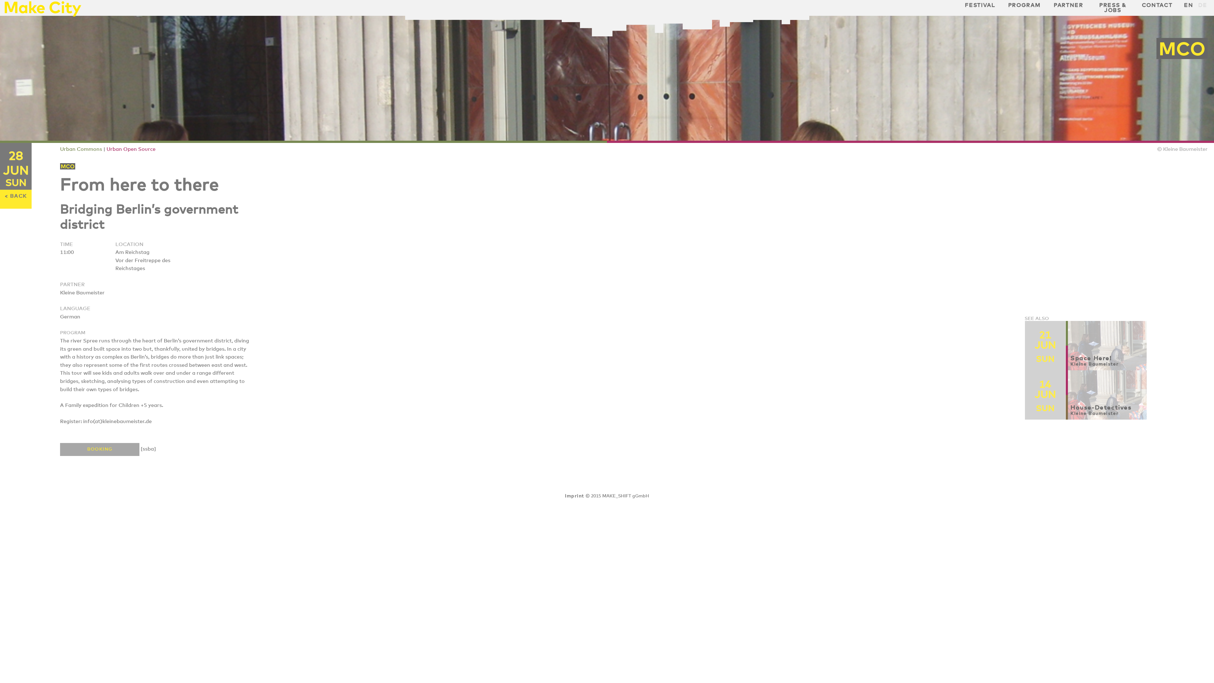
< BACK (16, 196)
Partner (1068, 5)
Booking (100, 449)
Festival (980, 5)
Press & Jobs (1112, 8)
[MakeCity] (43, 14)
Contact (1157, 5)
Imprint (574, 496)
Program (1024, 5)
